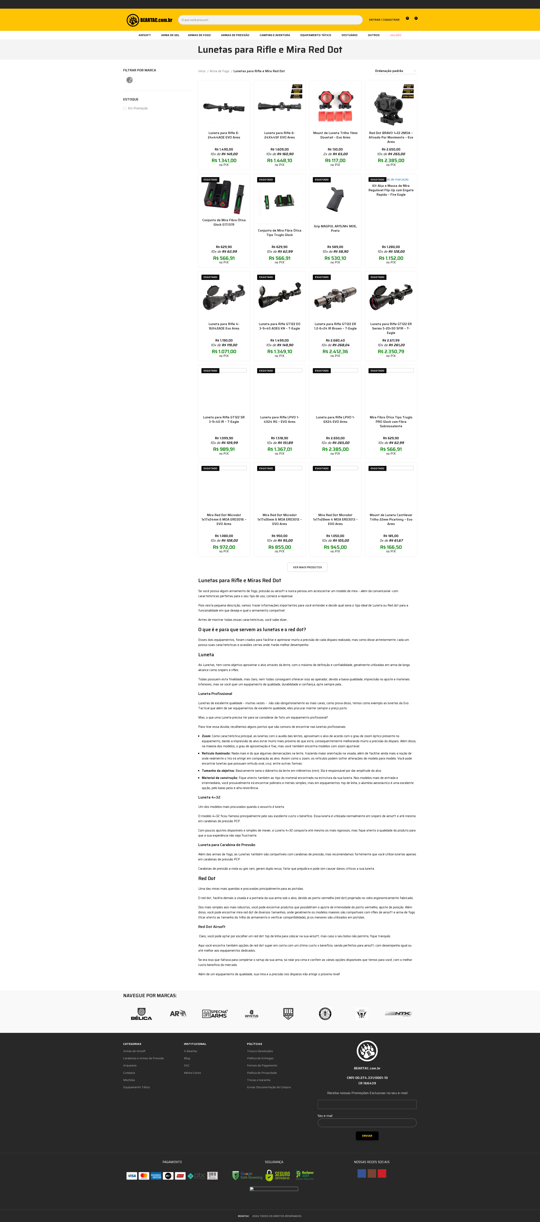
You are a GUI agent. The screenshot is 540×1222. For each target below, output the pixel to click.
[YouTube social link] (382, 1173)
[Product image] (224, 106)
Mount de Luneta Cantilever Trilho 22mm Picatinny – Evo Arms (391, 519)
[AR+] (178, 1013)
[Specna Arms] (215, 1013)
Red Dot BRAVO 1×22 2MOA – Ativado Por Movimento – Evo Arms (391, 137)
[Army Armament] (361, 1013)
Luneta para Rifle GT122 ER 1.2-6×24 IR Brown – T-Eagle (335, 326)
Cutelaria (129, 1072)
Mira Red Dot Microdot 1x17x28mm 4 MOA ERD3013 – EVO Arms (335, 519)
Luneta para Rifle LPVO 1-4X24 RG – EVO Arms (279, 419)
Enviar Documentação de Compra (269, 1087)
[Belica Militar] (141, 1013)
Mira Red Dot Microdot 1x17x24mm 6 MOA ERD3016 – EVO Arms (223, 519)
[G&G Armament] (325, 1013)
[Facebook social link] (362, 1173)
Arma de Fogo (220, 71)
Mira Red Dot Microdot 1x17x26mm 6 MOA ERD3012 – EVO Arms (279, 519)
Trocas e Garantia (258, 1080)
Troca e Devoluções (260, 1051)
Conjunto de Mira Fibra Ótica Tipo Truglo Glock (279, 232)
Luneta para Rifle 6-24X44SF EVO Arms (279, 135)
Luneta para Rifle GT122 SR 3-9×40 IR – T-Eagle (224, 419)
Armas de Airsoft (134, 1051)
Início (202, 71)
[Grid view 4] (359, 71)
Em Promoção (138, 108)
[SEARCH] (358, 20)
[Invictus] (251, 1013)
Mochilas (129, 1080)
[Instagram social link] (372, 1173)
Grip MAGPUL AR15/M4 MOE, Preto (335, 228)
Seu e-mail (325, 1115)
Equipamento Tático (136, 1087)
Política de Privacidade (262, 1072)
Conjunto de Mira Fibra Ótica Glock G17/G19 (224, 222)
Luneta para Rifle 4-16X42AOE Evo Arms (224, 326)
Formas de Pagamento (262, 1065)
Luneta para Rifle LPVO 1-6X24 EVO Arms (335, 419)
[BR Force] (288, 1013)
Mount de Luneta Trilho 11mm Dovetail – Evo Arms (335, 135)
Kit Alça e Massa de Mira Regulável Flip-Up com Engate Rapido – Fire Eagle (391, 190)
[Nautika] (398, 1013)
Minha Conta (192, 1072)
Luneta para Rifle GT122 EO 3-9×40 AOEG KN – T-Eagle (279, 326)
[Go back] (192, 49)
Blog (187, 1058)
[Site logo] (149, 19)
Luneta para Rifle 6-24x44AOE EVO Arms (224, 135)
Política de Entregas (260, 1058)
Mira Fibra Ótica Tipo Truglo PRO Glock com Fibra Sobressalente (391, 422)
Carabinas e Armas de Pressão (143, 1058)
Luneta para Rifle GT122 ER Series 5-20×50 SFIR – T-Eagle (391, 328)
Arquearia (129, 1065)
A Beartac (190, 1051)
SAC (187, 1065)
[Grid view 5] (366, 71)
